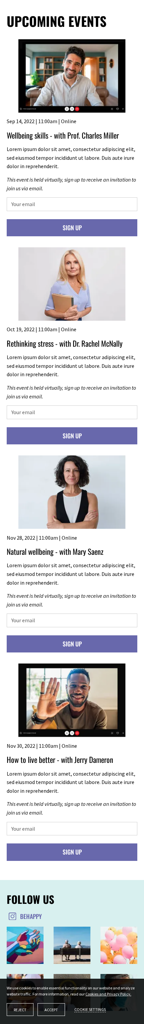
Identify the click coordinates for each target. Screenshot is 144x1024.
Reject (20, 1009)
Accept (51, 1009)
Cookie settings (90, 1009)
